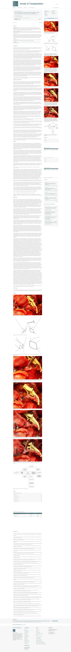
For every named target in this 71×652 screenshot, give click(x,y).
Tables (45, 137)
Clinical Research (26, 632)
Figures (45, 20)
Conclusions (46, 14)
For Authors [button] (25, 7)
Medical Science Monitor (39, 640)
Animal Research (26, 631)
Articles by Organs (38, 632)
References (46, 15)
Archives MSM (37, 631)
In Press (37, 630)
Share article (53, 12)
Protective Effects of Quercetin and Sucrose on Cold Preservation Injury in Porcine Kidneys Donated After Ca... (50, 184)
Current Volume (38, 629)
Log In (54, 7)
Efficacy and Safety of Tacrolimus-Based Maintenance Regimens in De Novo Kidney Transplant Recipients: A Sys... (50, 213)
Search (57, 7)
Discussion (46, 13)
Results (45, 12)
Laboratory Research (26, 630)
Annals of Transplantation (39, 639)
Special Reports (26, 643)
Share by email (53, 13)
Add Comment (41, 22)
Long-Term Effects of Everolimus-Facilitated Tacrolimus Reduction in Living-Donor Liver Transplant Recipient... (50, 218)
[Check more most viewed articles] (56, 225)
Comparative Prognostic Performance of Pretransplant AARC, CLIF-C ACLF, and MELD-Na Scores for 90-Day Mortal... (51, 189)
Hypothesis (25, 629)
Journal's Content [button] (19, 7)
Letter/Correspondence (27, 641)
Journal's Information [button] (31, 7)
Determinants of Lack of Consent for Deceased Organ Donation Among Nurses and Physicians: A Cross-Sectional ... (51, 198)
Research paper (26, 642)
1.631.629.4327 (52, 632)
